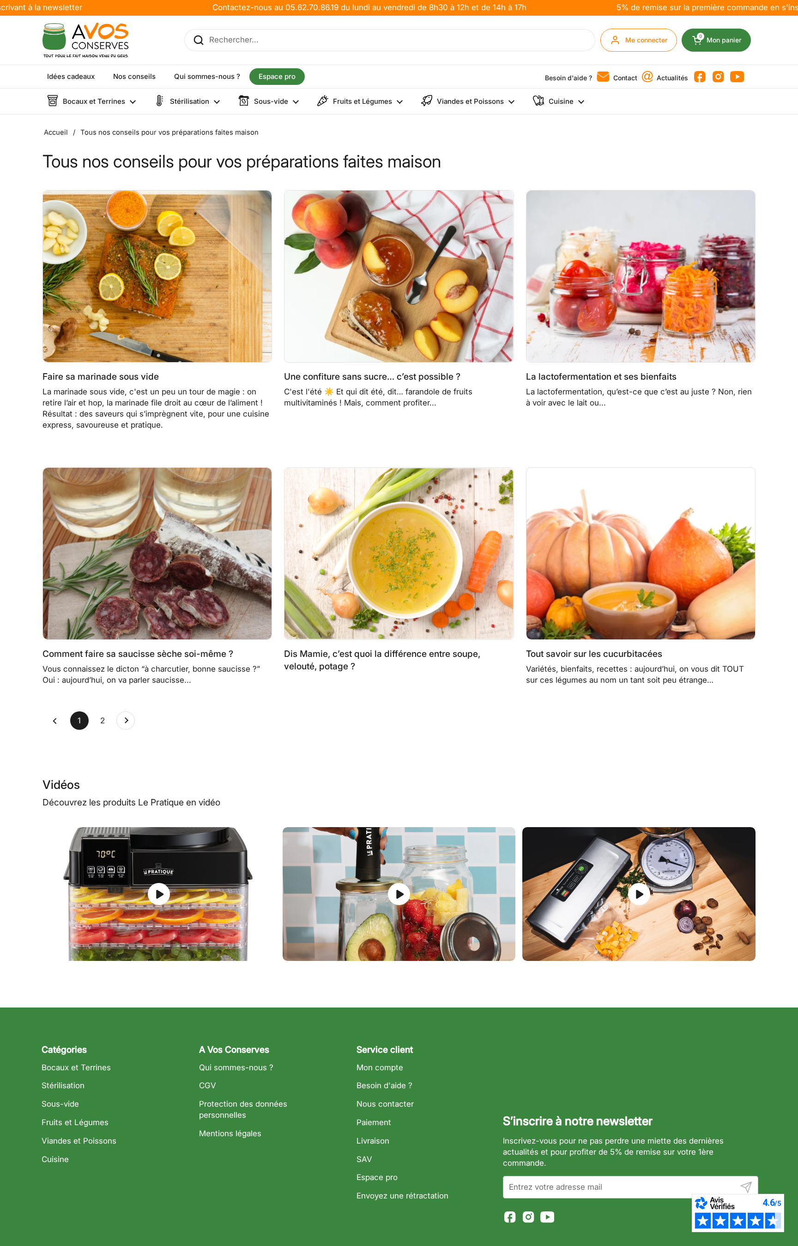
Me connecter (646, 40)
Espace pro (377, 1177)
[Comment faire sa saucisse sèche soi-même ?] (157, 553)
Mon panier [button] (725, 40)
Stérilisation (63, 1085)
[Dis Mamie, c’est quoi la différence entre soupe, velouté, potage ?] (399, 553)
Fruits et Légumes (75, 1122)
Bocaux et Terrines (76, 1067)
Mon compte (380, 1067)
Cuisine (55, 1159)
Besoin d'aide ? (384, 1085)
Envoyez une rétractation (402, 1195)
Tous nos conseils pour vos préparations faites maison (169, 132)
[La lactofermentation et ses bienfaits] (641, 276)
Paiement (374, 1122)
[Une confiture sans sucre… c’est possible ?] (399, 276)
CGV (207, 1085)
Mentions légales (230, 1133)
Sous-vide (60, 1104)
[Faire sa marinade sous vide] (157, 276)
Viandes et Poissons (79, 1140)
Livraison (373, 1140)
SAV (364, 1159)
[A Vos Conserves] (85, 40)
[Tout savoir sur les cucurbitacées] (641, 553)
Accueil (56, 132)
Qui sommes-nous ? (236, 1067)
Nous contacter (385, 1104)
